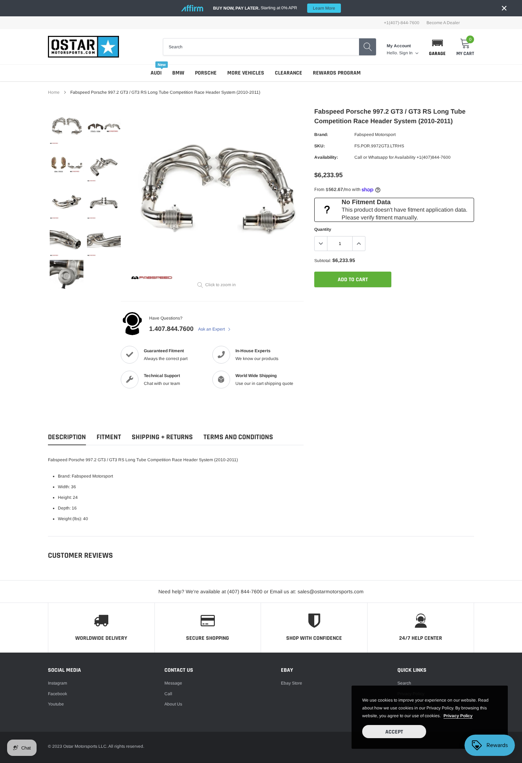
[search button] (367, 46)
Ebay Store (291, 683)
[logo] (83, 47)
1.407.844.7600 (171, 328)
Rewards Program (337, 73)
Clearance (288, 73)
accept (394, 732)
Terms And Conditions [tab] (238, 437)
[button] (437, 47)
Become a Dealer (443, 23)
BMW (178, 73)
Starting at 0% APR (274, 8)
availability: (326, 157)
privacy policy (458, 715)
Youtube (56, 704)
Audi (156, 73)
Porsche (206, 73)
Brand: (321, 134)
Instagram (57, 683)
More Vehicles (245, 73)
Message (173, 683)
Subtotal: (322, 260)
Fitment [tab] (109, 437)
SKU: (319, 145)
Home (54, 92)
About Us (173, 704)
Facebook (57, 693)
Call (168, 693)
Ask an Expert (212, 329)
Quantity (322, 229)
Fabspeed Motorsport (375, 134)
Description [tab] (67, 437)
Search (404, 683)
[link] (66, 127)
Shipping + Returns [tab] (162, 437)
